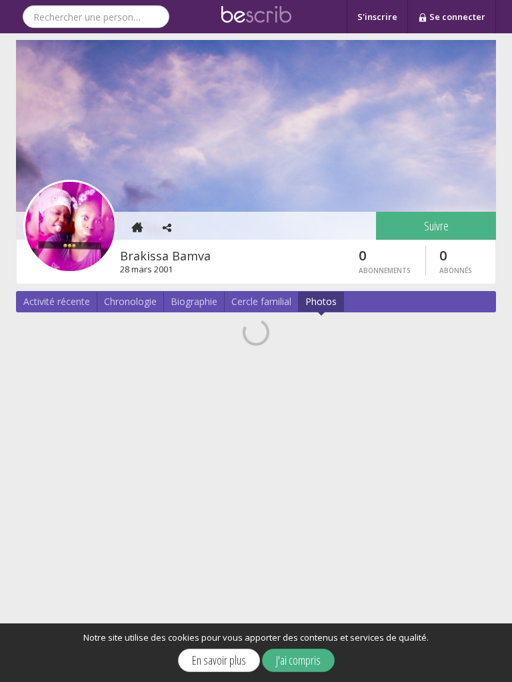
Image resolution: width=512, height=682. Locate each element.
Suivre (436, 226)
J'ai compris (298, 660)
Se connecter (456, 17)
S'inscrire (377, 17)
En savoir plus (219, 660)
